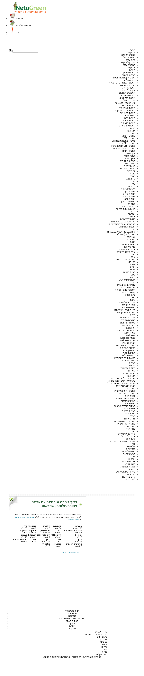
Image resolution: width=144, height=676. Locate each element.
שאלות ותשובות (128, 325)
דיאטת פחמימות (127, 113)
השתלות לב (129, 413)
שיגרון (132, 277)
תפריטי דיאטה (128, 75)
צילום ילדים (101, 637)
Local (104, 649)
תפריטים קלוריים (127, 161)
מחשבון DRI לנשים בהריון (123, 146)
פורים (132, 181)
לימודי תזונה (129, 333)
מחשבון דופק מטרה (126, 393)
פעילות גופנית (128, 373)
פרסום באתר (72, 621)
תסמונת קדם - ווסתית (125, 290)
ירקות (132, 300)
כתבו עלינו (130, 60)
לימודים (131, 371)
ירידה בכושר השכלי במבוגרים (121, 232)
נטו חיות (131, 365)
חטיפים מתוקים (128, 307)
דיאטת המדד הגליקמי (125, 110)
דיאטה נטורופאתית (126, 95)
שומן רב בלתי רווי (127, 317)
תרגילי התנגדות (128, 401)
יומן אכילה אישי (128, 90)
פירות (132, 315)
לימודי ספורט (129, 479)
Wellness (130, 335)
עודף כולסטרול (128, 436)
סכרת (132, 254)
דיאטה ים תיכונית (127, 93)
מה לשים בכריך (128, 201)
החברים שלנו (129, 65)
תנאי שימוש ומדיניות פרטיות (72, 618)
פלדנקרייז (130, 449)
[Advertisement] (23, 42)
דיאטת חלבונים (128, 123)
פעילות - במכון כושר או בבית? (121, 383)
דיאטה (132, 70)
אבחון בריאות (128, 343)
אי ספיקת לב (129, 408)
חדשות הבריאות (127, 348)
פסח (133, 184)
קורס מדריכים (128, 477)
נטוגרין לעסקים (128, 62)
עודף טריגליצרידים (126, 249)
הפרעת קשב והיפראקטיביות (122, 224)
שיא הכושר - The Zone (124, 103)
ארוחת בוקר (129, 191)
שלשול (132, 269)
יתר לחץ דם (129, 247)
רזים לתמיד (130, 115)
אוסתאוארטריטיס (127, 280)
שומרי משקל (129, 100)
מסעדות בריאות (127, 323)
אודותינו (72, 616)
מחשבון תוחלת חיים (125, 345)
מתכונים (131, 204)
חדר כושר (130, 474)
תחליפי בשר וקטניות (125, 312)
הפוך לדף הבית (72, 611)
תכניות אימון (129, 403)
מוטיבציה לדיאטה (127, 85)
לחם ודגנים (130, 295)
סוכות (132, 173)
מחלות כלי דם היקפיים (124, 421)
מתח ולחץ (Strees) (126, 234)
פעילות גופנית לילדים (125, 472)
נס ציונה (103, 642)
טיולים (104, 647)
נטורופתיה (118, 358)
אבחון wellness (127, 340)
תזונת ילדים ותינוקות (125, 330)
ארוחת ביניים (129, 194)
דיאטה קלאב (129, 80)
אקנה (132, 216)
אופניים (131, 459)
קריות (104, 652)
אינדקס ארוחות (128, 189)
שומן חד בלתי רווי (127, 302)
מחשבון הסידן (128, 151)
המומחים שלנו (128, 57)
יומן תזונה (130, 153)
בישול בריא (130, 163)
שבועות (131, 186)
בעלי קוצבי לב (128, 411)
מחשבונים (130, 133)
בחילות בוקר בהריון (126, 285)
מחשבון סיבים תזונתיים (124, 148)
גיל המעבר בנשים (127, 287)
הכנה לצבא (130, 464)
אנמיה (132, 242)
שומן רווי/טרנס (128, 305)
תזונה (132, 128)
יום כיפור (131, 171)
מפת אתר (72, 613)
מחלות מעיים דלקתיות (124, 259)
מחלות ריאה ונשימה (126, 424)
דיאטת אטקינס (128, 120)
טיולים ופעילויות (128, 360)
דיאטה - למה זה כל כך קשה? (122, 83)
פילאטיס (131, 446)
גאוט (133, 275)
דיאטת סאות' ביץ (127, 108)
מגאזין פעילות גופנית (125, 398)
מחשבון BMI (129, 138)
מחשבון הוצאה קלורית (124, 391)
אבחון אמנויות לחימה (125, 386)
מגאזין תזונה (129, 156)
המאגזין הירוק (128, 350)
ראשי (132, 50)
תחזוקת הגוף (129, 353)
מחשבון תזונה (128, 136)
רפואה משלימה (128, 355)
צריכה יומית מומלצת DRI (123, 141)
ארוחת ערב (129, 199)
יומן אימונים (129, 396)
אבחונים (131, 131)
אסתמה (131, 214)
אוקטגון (72, 626)
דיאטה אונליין (129, 72)
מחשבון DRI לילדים (126, 143)
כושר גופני (130, 439)
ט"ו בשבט (130, 179)
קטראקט (131, 237)
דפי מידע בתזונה (127, 206)
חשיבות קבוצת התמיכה (124, 77)
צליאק (132, 267)
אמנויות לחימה (128, 461)
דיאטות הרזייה (128, 88)
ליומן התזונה (73, 520)
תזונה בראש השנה (126, 168)
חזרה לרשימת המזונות (70, 552)
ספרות (132, 363)
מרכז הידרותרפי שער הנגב (94, 634)
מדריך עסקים (100, 632)
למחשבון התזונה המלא (24, 517)
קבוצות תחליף (128, 292)
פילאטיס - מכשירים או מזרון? (121, 381)
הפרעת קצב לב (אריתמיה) (123, 221)
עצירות (132, 264)
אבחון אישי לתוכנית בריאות (122, 378)
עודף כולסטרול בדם (126, 252)
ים (134, 456)
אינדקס (72, 623)
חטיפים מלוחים (128, 320)
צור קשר (131, 52)
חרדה (132, 229)
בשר (133, 297)
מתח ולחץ (130, 429)
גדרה (104, 644)
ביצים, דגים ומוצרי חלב (124, 310)
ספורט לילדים (128, 451)
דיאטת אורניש (128, 105)
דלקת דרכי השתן (127, 219)
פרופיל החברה (128, 55)
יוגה (133, 444)
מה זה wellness (127, 338)
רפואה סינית (129, 358)
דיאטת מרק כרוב (127, 98)
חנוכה (132, 176)
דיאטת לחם (129, 118)
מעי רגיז (131, 262)
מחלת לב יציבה (128, 426)
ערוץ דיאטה (129, 158)
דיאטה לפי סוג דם (127, 125)
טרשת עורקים (128, 244)
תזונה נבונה (130, 328)
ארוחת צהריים (128, 196)
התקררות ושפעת (127, 227)
